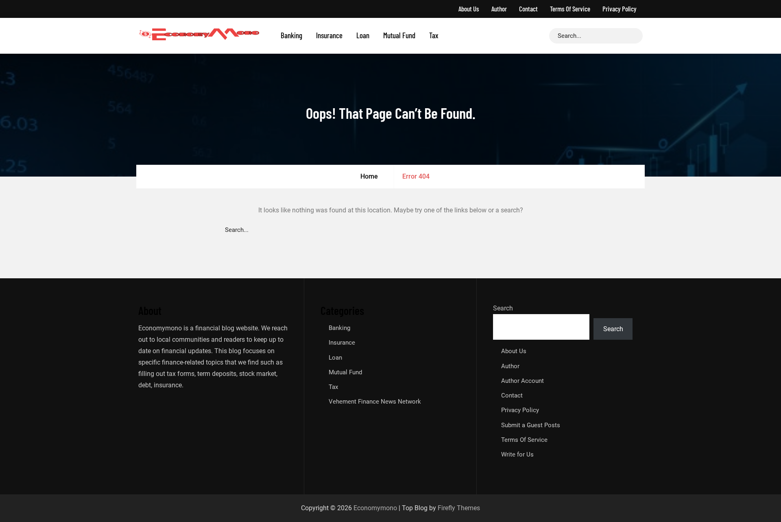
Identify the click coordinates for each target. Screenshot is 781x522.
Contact (528, 8)
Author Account (522, 380)
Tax (433, 35)
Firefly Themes (459, 508)
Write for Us (517, 454)
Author (499, 8)
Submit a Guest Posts (530, 425)
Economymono (375, 508)
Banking (291, 35)
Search (503, 308)
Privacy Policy (619, 8)
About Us (468, 8)
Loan (362, 35)
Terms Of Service (570, 8)
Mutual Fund (399, 35)
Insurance (329, 35)
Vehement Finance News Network (375, 401)
